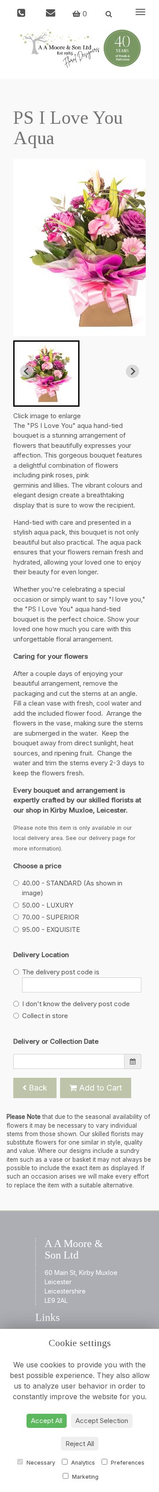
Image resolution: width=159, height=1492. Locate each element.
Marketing (84, 1476)
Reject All (79, 1443)
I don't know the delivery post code (76, 1004)
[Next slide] (132, 371)
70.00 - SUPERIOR (50, 917)
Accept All (46, 1420)
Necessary (40, 1462)
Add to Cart (99, 1087)
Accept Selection (102, 1420)
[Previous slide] (26, 371)
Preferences (127, 1462)
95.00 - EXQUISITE (51, 929)
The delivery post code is (60, 972)
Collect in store (45, 1015)
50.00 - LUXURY (47, 905)
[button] (46, 373)
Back (36, 1087)
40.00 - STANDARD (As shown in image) (72, 888)
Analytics (82, 1462)
